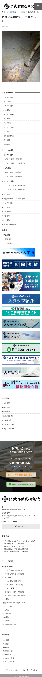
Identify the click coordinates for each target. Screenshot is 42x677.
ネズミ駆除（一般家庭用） (14, 176)
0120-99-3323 (22, 463)
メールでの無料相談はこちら (23, 475)
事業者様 (8, 239)
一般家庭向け (10, 243)
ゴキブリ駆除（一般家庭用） (15, 163)
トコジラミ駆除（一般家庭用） (16, 189)
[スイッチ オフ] (38, 6)
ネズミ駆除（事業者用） (13, 172)
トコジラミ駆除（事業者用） (15, 185)
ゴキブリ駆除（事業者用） (14, 159)
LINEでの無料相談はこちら (22, 484)
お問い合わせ (22, 526)
